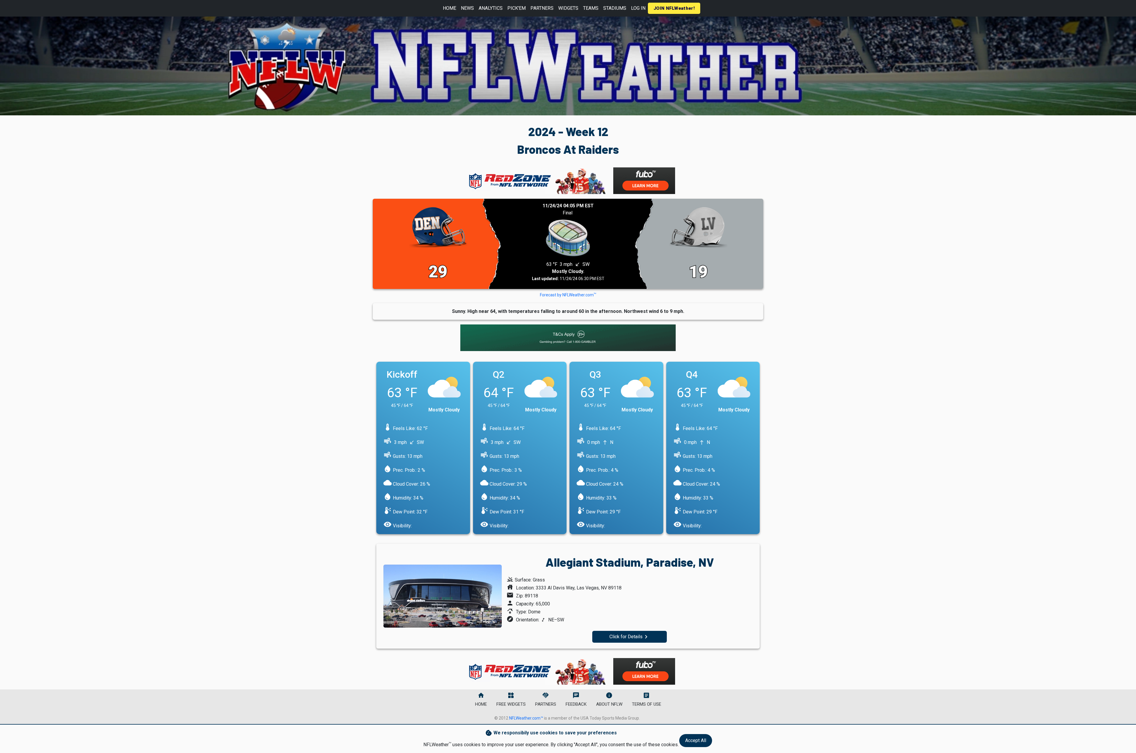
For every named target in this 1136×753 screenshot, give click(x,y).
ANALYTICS (491, 8)
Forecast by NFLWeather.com (568, 295)
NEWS (467, 8)
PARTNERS (542, 8)
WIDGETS (568, 8)
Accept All (695, 740)
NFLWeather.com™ (526, 718)
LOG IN (638, 8)
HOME (449, 8)
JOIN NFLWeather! (674, 8)
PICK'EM (516, 8)
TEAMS (590, 8)
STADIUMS (614, 8)
